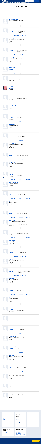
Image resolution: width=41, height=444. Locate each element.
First (17, 402)
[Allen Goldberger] (5, 69)
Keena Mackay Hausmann (13, 19)
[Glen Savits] (5, 367)
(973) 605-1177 (11, 203)
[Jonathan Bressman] (5, 193)
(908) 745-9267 (11, 261)
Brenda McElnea (12, 134)
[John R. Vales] (5, 174)
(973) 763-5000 (11, 117)
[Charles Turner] (5, 116)
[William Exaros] (5, 357)
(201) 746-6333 (11, 319)
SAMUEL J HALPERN (12, 143)
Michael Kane (11, 384)
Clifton (3, 418)
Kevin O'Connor (11, 278)
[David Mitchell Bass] (5, 270)
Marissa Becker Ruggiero (13, 259)
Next (23, 402)
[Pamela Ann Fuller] (5, 59)
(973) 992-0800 (11, 88)
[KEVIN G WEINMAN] (5, 338)
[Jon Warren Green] (5, 242)
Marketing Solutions (26, 2)
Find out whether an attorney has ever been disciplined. (7, 432)
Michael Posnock (12, 162)
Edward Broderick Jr (12, 346)
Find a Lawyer (3, 2)
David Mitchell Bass (12, 269)
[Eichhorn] (5, 395)
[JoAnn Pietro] (5, 97)
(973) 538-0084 (11, 348)
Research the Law (11, 2)
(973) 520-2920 (11, 21)
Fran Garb (10, 201)
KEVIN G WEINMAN (12, 336)
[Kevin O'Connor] (5, 280)
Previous (20, 402)
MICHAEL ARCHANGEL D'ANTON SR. (15, 29)
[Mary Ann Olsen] (5, 155)
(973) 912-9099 (11, 396)
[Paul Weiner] (5, 88)
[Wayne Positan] (5, 290)
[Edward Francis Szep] (5, 78)
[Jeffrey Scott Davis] (5, 222)
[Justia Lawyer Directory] (5, 1)
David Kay (10, 326)
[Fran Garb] (5, 203)
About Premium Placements (19, 433)
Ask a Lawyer (7, 2)
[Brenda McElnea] (5, 135)
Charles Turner (11, 114)
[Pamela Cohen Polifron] (5, 107)
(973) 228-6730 (11, 290)
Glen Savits (11, 365)
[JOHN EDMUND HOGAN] (5, 309)
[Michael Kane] (5, 386)
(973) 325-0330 (11, 69)
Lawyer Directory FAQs (18, 431)
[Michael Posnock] (5, 164)
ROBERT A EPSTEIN (12, 38)
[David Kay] (5, 328)
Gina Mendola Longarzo (13, 374)
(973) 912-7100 (11, 174)
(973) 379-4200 (11, 50)
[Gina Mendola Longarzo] (5, 376)
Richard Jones (11, 230)
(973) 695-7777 (11, 242)
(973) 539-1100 (11, 338)
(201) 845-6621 (11, 213)
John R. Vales (11, 172)
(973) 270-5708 (11, 31)
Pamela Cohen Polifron (13, 105)
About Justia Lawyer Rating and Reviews (20, 434)
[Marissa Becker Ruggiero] (5, 261)
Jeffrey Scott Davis (12, 220)
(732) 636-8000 (11, 309)
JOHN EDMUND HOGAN (13, 307)
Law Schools (15, 2)
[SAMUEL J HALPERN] (5, 145)
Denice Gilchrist (12, 124)
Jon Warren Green (12, 240)
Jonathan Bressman (12, 191)
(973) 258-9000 (11, 98)
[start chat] (39, 441)
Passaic (4, 419)
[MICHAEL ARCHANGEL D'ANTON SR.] (5, 31)
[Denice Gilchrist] (5, 126)
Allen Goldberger (12, 67)
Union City (4, 420)
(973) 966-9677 (11, 233)
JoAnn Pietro (11, 95)
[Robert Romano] (5, 213)
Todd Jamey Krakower (13, 316)
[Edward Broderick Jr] (5, 348)
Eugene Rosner (11, 297)
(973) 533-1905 (11, 194)
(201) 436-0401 (11, 155)
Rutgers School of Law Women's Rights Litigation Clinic (20, 419)
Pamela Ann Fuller (12, 57)
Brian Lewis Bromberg (13, 249)
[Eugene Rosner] (5, 299)
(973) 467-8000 (11, 107)
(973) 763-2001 (11, 79)
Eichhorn (10, 393)
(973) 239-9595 (11, 136)
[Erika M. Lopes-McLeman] (5, 184)
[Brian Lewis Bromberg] (5, 251)
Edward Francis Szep (12, 76)
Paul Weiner (11, 86)
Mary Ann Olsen (12, 153)
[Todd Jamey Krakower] (5, 318)
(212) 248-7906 (11, 252)
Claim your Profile (18, 432)
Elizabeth (4, 417)
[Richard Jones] (5, 232)
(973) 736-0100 (11, 126)
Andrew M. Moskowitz (13, 48)
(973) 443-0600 (11, 329)
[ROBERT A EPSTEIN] (5, 40)
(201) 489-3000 (11, 271)
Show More (20, 422)
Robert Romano (11, 211)
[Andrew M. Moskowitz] (5, 50)
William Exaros (11, 355)
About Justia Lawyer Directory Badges (20, 430)
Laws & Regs (18, 2)
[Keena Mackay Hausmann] (5, 21)
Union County (4, 425)
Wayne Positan (11, 288)
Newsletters (22, 2)
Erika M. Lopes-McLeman (13, 182)
